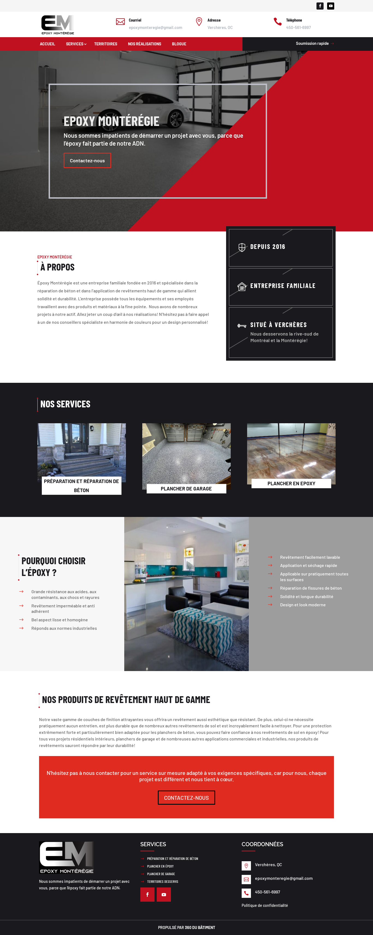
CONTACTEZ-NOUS (186, 797)
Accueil (47, 44)
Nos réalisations (144, 44)
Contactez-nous (87, 160)
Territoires (105, 44)
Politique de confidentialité (265, 905)
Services (74, 44)
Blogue (179, 44)
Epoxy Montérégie (111, 120)
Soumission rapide (312, 43)
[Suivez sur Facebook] (320, 6)
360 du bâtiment (200, 927)
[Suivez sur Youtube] (330, 6)
